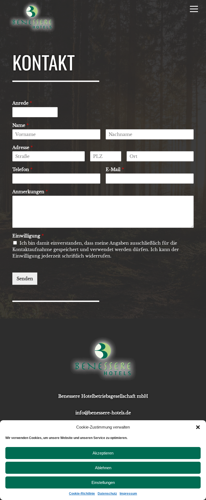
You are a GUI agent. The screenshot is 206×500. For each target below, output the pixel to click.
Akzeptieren (103, 453)
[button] (198, 427)
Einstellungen (103, 482)
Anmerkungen (30, 191)
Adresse (22, 147)
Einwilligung (28, 235)
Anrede (22, 103)
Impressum (128, 493)
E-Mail (115, 169)
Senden (25, 278)
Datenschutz (107, 493)
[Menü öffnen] (194, 9)
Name (20, 125)
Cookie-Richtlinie (82, 493)
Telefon (22, 169)
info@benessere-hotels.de (103, 412)
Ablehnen (103, 467)
